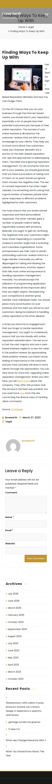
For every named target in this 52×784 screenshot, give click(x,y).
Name (9, 517)
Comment (11, 492)
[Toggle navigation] (47, 15)
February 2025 (16, 615)
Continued (17, 409)
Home (21, 27)
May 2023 (13, 657)
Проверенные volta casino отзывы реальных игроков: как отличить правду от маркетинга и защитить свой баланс (25, 709)
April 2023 (13, 664)
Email (9, 530)
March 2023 (14, 671)
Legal (31, 27)
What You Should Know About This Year (25, 753)
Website (10, 543)
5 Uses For (14, 729)
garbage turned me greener (24, 722)
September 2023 (17, 629)
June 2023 (13, 650)
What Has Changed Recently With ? (26, 740)
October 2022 (16, 679)
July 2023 (13, 643)
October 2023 (16, 622)
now (22, 393)
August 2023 (15, 636)
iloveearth (11, 417)
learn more (23, 381)
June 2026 (13, 600)
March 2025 (14, 608)
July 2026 (13, 593)
